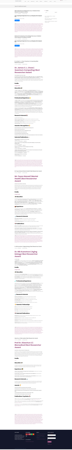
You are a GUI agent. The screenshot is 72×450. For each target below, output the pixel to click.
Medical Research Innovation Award (34, 421)
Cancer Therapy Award (27, 161)
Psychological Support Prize (32, 240)
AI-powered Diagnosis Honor (26, 160)
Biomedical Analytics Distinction (39, 24)
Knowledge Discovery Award (21, 54)
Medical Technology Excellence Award (35, 422)
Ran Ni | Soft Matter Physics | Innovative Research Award (50, 16)
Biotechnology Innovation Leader (23, 417)
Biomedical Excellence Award (28, 415)
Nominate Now (32, 1)
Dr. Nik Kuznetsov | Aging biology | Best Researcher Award (28, 246)
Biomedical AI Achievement (31, 24)
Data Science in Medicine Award (31, 26)
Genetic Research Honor (19, 329)
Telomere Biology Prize (39, 333)
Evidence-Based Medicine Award (20, 237)
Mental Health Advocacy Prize (29, 239)
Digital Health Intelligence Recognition (19, 52)
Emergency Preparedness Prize (33, 236)
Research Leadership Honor (30, 241)
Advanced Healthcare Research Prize (21, 235)
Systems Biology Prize (33, 333)
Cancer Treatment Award (33, 161)
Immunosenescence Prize (26, 330)
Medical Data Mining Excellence (27, 29)
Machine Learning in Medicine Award (37, 163)
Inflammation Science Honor (33, 330)
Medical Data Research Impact (34, 29)
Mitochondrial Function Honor (31, 331)
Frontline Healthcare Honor (34, 237)
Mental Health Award (36, 239)
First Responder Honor (28, 237)
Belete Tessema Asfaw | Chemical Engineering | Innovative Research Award (51, 19)
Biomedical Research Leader (37, 416)
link (39, 399)
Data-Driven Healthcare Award (39, 26)
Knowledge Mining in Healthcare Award (30, 54)
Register (37, 1)
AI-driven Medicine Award (19, 160)
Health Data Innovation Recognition (28, 52)
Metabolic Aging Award (24, 331)
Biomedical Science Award (33, 327)
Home (25, 1)
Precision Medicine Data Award (23, 56)
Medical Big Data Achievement (18, 29)
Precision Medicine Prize (26, 332)
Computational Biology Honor (38, 328)
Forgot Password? (50, 444)
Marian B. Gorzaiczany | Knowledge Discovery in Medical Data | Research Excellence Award (28, 36)
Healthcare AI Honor (28, 162)
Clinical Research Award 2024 (20, 418)
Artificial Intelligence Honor (34, 160)
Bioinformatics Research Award (18, 327)
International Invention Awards (30, 441)
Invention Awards (18, 0)
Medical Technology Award (21, 239)
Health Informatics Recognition (18, 27)
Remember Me (50, 439)
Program (41, 1)
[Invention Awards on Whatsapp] (32, 434)
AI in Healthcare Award (27, 23)
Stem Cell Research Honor (26, 333)
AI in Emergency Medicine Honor (30, 235)
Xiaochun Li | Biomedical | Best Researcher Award (26, 338)
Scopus (15, 360)
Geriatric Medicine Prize (32, 329)
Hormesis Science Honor (19, 330)
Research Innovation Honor (29, 165)
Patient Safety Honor (17, 240)
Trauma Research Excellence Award (32, 242)
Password (50, 436)
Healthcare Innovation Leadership (19, 419)
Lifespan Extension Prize (40, 330)
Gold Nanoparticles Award (22, 162)
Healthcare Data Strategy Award (33, 28)
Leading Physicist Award (30, 163)
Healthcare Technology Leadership (35, 419)
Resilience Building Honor (38, 241)
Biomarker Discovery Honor (26, 327)
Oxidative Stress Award (30, 331)
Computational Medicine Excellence (22, 26)
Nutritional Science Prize (24, 331)
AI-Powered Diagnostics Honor (24, 24)
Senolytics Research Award (19, 333)
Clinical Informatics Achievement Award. (31, 25)
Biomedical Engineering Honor (20, 161)
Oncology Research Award (28, 164)
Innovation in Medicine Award (24, 420)
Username (50, 433)
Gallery (50, 1)
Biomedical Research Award (22, 416)
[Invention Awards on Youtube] (26, 434)
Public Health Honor (24, 241)
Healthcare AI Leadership (26, 27)
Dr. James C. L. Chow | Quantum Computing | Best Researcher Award (26, 62)
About (28, 1)
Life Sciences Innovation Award (32, 420)
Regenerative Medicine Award (23, 423)
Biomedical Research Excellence (30, 416)
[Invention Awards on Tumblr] (26, 436)
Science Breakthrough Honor (36, 165)
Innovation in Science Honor (22, 163)
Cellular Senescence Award (19, 328)
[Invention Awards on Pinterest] (30, 434)
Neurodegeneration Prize (18, 331)
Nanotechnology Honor (22, 164)
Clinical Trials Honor (31, 328)
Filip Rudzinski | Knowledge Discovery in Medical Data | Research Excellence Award (27, 11)
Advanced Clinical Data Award (20, 23)
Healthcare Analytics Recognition (33, 27)
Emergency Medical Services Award (24, 236)
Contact (55, 1)
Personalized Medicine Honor (37, 331)
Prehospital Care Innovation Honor (24, 240)
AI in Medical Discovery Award (34, 23)
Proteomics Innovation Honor (33, 332)
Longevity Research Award (18, 331)
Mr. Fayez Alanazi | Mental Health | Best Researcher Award (28, 171)
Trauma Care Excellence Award (24, 242)
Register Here (17, 20)
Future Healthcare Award (36, 418)
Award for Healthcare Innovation (35, 414)
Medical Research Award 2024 (26, 421)
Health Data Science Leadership (38, 52)
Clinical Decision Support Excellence (21, 25)
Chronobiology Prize (26, 328)
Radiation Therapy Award (22, 165)
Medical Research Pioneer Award (26, 422)
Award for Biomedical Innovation (27, 414)
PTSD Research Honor (19, 241)
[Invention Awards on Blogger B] (33, 434)
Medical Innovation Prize (27, 238)
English (62, 0)
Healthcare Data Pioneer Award (24, 28)
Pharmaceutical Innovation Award (19, 332)
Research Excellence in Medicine (31, 423)
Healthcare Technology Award (27, 419)
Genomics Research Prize (26, 329)
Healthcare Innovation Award (35, 162)
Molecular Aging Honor (38, 331)
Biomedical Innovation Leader (36, 415)
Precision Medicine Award (35, 164)
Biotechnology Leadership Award (32, 417)
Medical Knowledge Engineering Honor (32, 30)
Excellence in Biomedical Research (28, 418)
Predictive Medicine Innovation (31, 56)
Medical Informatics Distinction (23, 30)
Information (45, 1)
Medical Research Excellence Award (35, 238)
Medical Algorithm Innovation (39, 54)
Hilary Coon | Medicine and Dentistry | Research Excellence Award (51, 22)
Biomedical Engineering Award (20, 415)
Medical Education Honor (21, 238)
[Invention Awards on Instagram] (28, 434)
